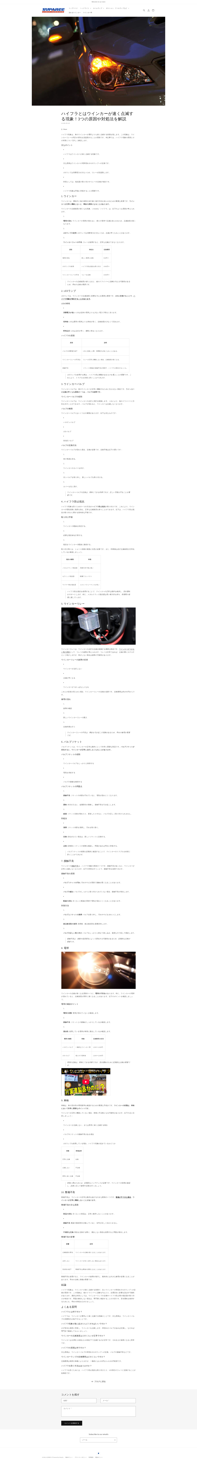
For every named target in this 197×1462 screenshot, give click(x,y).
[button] (85, 8)
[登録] (114, 1440)
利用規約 (91, 1457)
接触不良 (75, 866)
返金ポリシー (69, 1457)
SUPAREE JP (49, 1457)
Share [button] (65, 129)
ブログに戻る (100, 1381)
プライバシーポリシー (81, 1457)
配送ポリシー (99, 1457)
